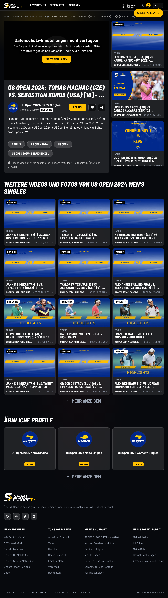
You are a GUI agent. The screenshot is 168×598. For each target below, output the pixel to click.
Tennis (16, 16)
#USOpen (24, 127)
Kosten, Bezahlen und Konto (100, 543)
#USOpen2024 (41, 127)
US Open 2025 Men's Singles (30, 453)
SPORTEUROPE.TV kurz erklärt (101, 537)
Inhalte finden (92, 555)
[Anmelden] (148, 5)
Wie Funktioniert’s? (15, 537)
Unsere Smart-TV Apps (17, 566)
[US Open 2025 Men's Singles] (30, 439)
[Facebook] (34, 516)
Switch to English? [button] (146, 11)
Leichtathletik (56, 561)
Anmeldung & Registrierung (148, 561)
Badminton (54, 572)
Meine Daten (140, 549)
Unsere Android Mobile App (19, 561)
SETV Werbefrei (13, 543)
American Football (58, 537)
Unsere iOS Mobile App (16, 555)
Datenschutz (10, 592)
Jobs (7, 572)
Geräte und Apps (93, 549)
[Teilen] (101, 107)
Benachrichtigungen (144, 555)
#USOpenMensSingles (66, 127)
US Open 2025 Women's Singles (138, 453)
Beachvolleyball (57, 555)
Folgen (77, 107)
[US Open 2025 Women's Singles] (138, 439)
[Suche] (142, 5)
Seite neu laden (56, 59)
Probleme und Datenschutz (99, 561)
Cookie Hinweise (60, 592)
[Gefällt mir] (92, 107)
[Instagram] (7, 516)
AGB (74, 592)
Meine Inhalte (140, 537)
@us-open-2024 (18, 132)
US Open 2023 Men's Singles (84, 453)
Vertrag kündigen (94, 572)
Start (6, 16)
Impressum (85, 592)
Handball (53, 549)
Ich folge (138, 543)
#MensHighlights (91, 127)
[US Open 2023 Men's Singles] (84, 439)
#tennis (13, 127)
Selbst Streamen (13, 549)
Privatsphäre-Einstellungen (34, 592)
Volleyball (53, 566)
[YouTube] (16, 516)
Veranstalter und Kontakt (98, 566)
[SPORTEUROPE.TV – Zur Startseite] (13, 5)
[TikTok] (25, 516)
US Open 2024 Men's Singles (37, 16)
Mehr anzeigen (86, 401)
